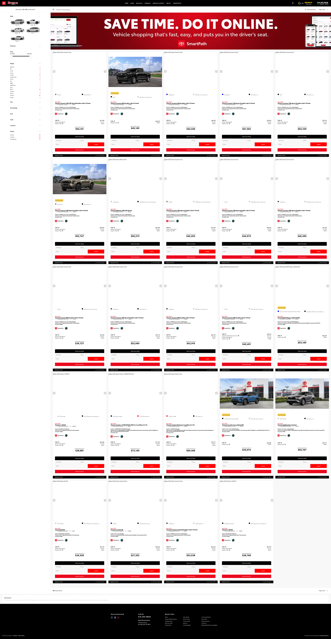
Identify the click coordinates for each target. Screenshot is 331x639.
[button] (105, 71)
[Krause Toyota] (13, 3)
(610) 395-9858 (100, 155)
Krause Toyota (59, 155)
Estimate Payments (79, 150)
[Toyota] (4, 3)
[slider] (11, 56)
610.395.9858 (322, 2)
